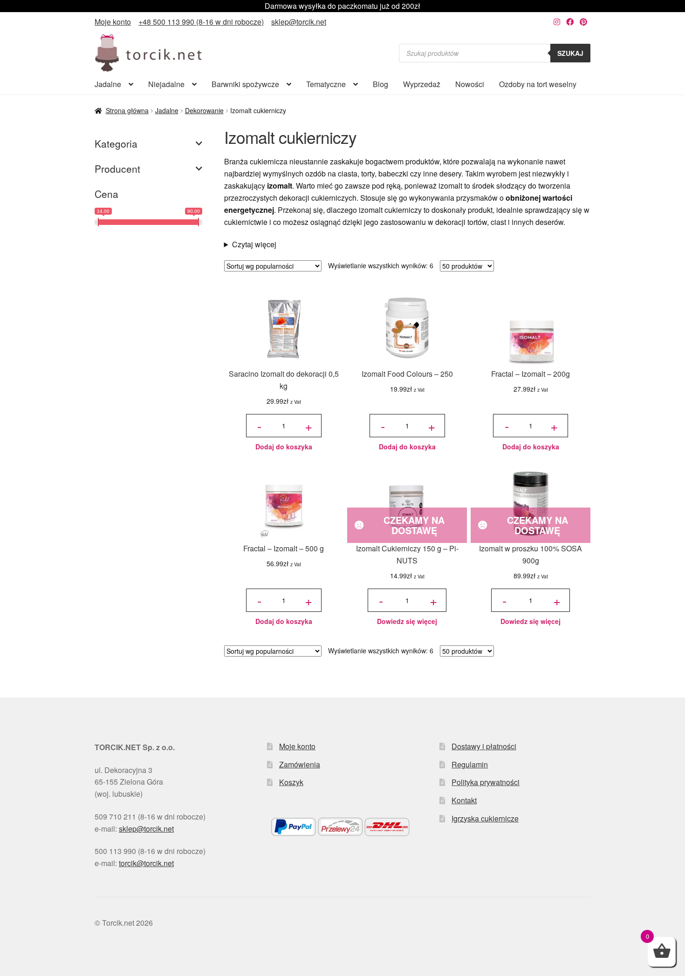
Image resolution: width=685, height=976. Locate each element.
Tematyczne (326, 84)
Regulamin (470, 764)
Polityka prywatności (486, 782)
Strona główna (127, 110)
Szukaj (570, 53)
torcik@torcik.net (146, 863)
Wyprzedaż (421, 84)
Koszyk (291, 782)
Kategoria (116, 143)
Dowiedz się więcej (407, 621)
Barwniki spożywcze (245, 84)
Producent (117, 169)
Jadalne (108, 84)
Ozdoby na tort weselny (537, 84)
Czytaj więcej (254, 244)
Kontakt (464, 800)
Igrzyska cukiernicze (485, 818)
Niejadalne (166, 84)
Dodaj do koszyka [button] (283, 446)
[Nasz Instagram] (557, 21)
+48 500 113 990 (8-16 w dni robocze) (201, 21)
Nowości (469, 84)
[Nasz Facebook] (570, 21)
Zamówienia (299, 764)
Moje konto (113, 21)
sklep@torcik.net (298, 21)
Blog (380, 84)
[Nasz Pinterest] (583, 21)
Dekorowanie (204, 110)
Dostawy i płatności (484, 746)
